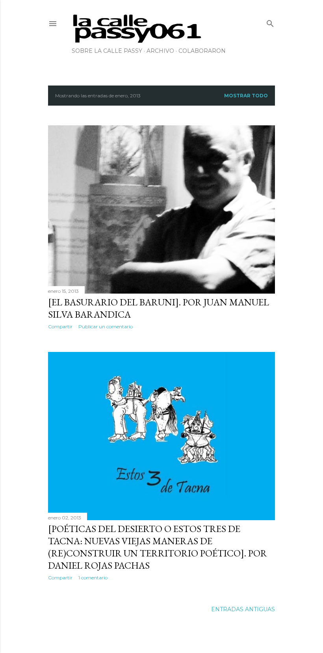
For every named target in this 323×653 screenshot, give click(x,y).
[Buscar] (270, 22)
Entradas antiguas (243, 609)
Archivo (160, 50)
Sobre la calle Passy (107, 50)
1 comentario (93, 577)
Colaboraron (202, 50)
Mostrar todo (246, 96)
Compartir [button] (60, 326)
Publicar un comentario (105, 326)
